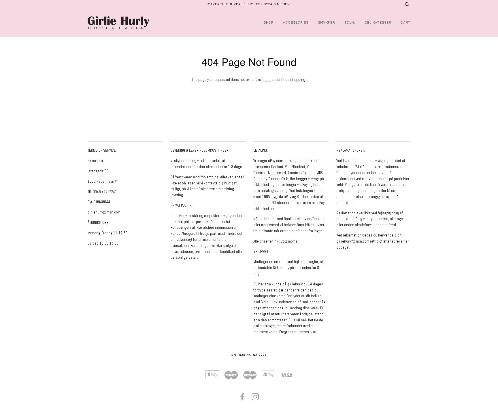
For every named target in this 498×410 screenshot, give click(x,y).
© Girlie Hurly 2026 (249, 354)
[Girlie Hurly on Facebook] (242, 398)
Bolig (349, 22)
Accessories (295, 22)
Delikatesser (378, 22)
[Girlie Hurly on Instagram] (255, 398)
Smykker (326, 22)
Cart (405, 22)
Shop (268, 22)
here (267, 79)
